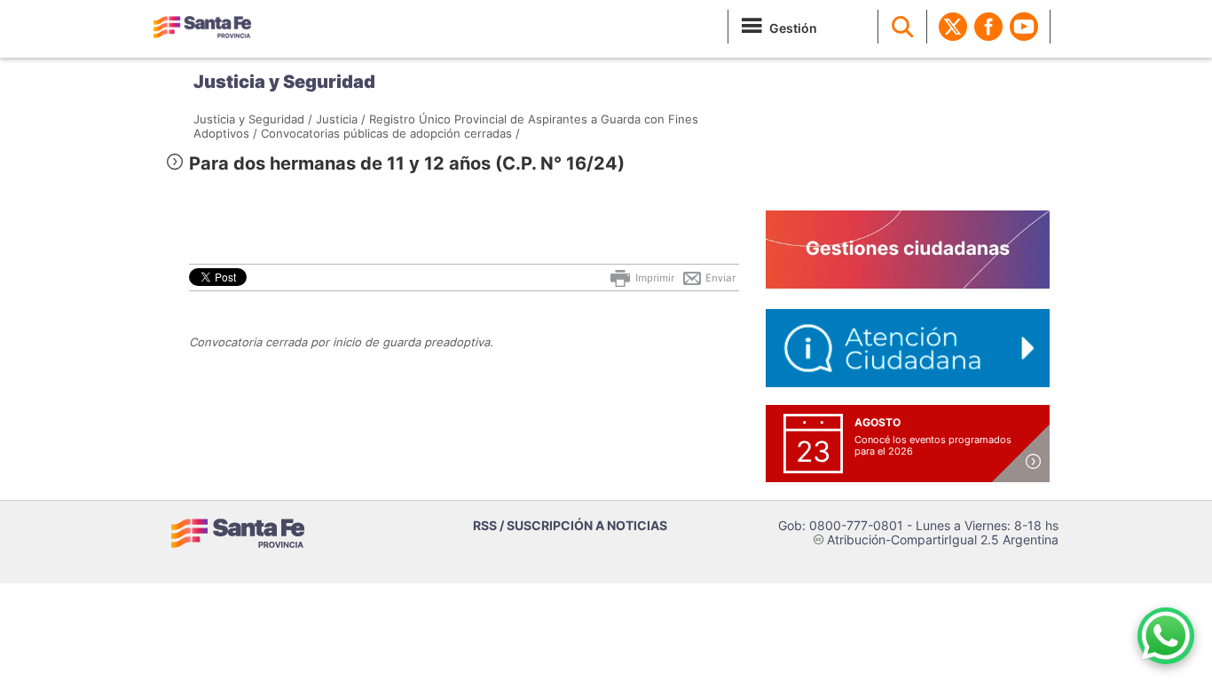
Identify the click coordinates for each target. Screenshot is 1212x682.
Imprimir (653, 278)
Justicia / (341, 119)
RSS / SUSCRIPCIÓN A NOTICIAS (570, 525)
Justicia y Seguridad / (252, 119)
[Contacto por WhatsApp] (1165, 635)
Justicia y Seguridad (284, 81)
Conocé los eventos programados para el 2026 (932, 445)
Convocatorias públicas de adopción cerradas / (390, 133)
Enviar (719, 278)
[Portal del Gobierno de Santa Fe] (202, 26)
